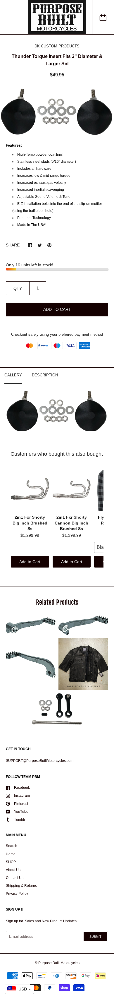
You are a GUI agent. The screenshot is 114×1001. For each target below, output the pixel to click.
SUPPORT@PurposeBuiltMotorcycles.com (39, 761)
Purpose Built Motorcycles (59, 963)
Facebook (22, 788)
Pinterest (21, 804)
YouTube (21, 812)
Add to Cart (29, 561)
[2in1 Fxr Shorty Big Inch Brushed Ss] (30, 488)
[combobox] (19, 989)
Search (11, 846)
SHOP (11, 862)
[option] (57, 111)
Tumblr (19, 819)
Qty (17, 288)
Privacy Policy (17, 894)
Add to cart (57, 309)
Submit (95, 936)
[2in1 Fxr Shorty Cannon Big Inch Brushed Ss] (72, 488)
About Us (13, 870)
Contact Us (14, 878)
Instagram (22, 795)
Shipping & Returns (21, 886)
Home (10, 854)
